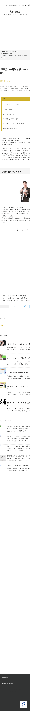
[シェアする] (15, 306)
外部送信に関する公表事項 (7, 683)
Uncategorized (13, 5)
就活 (20, 5)
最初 (17, 229)
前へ (22, 229)
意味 (2, 325)
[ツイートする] (25, 306)
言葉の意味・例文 (5, 81)
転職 (24, 5)
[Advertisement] (15, 33)
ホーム (5, 5)
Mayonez (15, 12)
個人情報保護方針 (5, 677)
